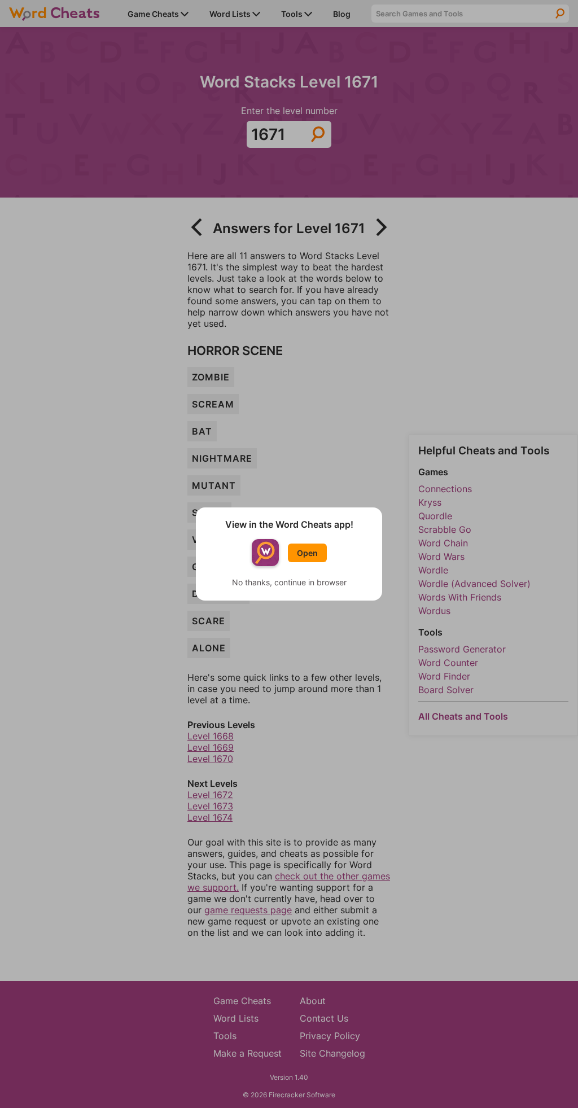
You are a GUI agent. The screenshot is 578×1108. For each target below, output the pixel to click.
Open (307, 553)
